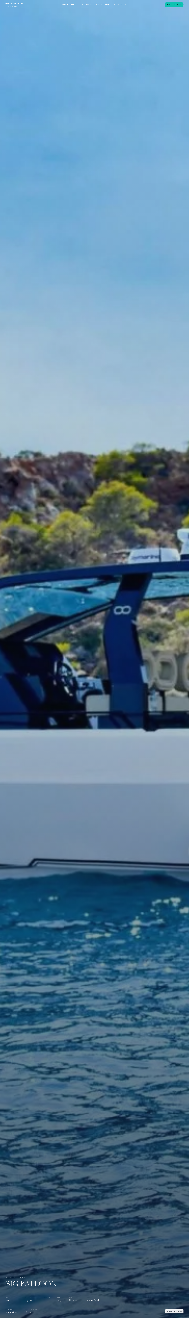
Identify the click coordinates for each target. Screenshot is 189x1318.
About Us (87, 4)
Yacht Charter (71, 4)
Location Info (103, 4)
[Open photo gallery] (94, 659)
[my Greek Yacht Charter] (15, 4)
